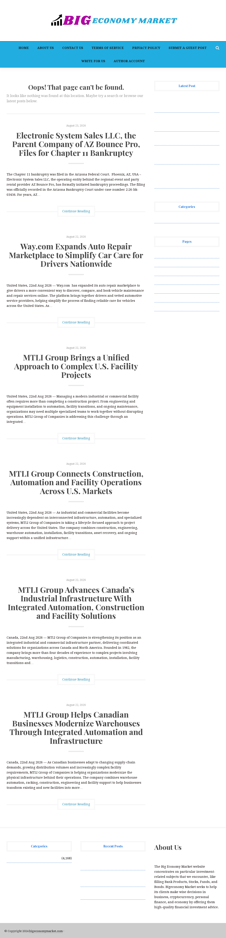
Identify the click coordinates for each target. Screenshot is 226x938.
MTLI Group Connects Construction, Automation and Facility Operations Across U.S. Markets (76, 482)
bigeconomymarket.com (46, 931)
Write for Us (93, 61)
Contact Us (72, 48)
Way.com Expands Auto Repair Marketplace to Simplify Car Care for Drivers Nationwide (76, 255)
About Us (45, 48)
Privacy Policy (146, 48)
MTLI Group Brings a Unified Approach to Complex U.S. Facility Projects (76, 366)
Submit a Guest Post (188, 48)
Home (24, 48)
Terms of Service (108, 48)
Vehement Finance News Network (180, 218)
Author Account (129, 61)
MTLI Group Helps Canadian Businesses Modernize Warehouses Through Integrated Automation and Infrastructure (76, 727)
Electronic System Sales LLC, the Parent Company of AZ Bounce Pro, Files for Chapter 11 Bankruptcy (76, 144)
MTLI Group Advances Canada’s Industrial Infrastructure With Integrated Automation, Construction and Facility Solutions (76, 602)
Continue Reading (76, 211)
